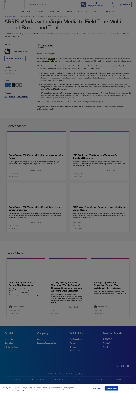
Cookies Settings (97, 388)
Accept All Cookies (111, 388)
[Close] (133, 388)
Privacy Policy (21, 391)
